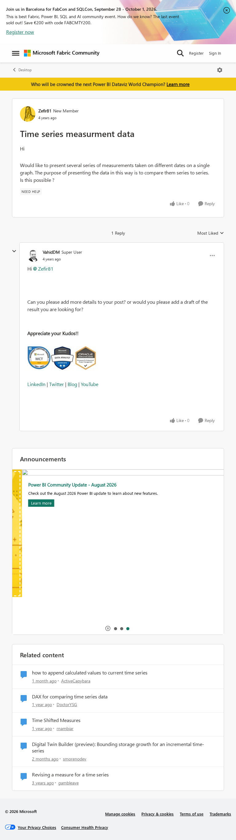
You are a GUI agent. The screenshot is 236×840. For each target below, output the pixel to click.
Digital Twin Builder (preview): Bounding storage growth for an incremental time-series (118, 747)
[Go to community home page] (62, 53)
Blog (73, 384)
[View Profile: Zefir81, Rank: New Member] (27, 114)
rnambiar (65, 728)
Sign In (215, 53)
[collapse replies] (14, 251)
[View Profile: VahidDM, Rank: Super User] (33, 255)
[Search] (180, 53)
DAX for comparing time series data (70, 696)
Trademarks (220, 813)
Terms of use (191, 813)
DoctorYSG (67, 704)
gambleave (68, 783)
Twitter (56, 384)
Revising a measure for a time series (70, 775)
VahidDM (51, 252)
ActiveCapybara (75, 681)
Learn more (178, 84)
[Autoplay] (108, 628)
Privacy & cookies (157, 813)
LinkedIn (36, 384)
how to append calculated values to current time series (90, 673)
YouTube (89, 384)
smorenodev (74, 759)
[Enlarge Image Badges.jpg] (121, 358)
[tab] (115, 628)
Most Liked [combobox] (210, 233)
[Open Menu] (219, 70)
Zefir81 (45, 111)
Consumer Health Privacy (84, 827)
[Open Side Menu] (15, 53)
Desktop (25, 70)
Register (196, 53)
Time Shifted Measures (56, 720)
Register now (20, 32)
